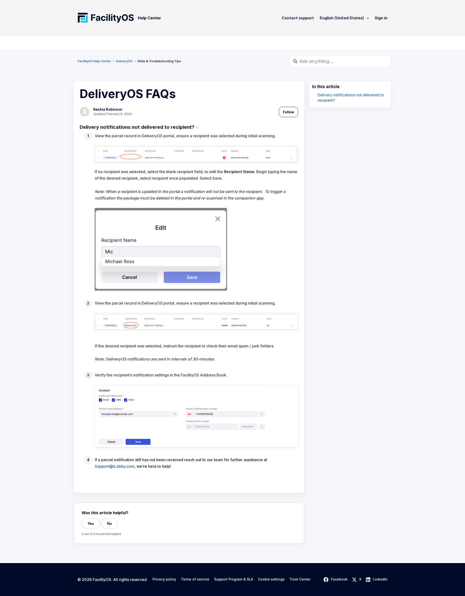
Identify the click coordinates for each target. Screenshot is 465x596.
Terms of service (195, 579)
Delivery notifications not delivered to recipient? (351, 98)
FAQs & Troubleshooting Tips (159, 61)
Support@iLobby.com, (115, 466)
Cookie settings (271, 579)
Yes (91, 523)
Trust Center (299, 579)
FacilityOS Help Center (94, 61)
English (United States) (342, 17)
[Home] (106, 18)
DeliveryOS (124, 61)
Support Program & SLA (233, 579)
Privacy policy (164, 579)
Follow (288, 112)
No (109, 523)
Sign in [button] (381, 17)
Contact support (298, 17)
